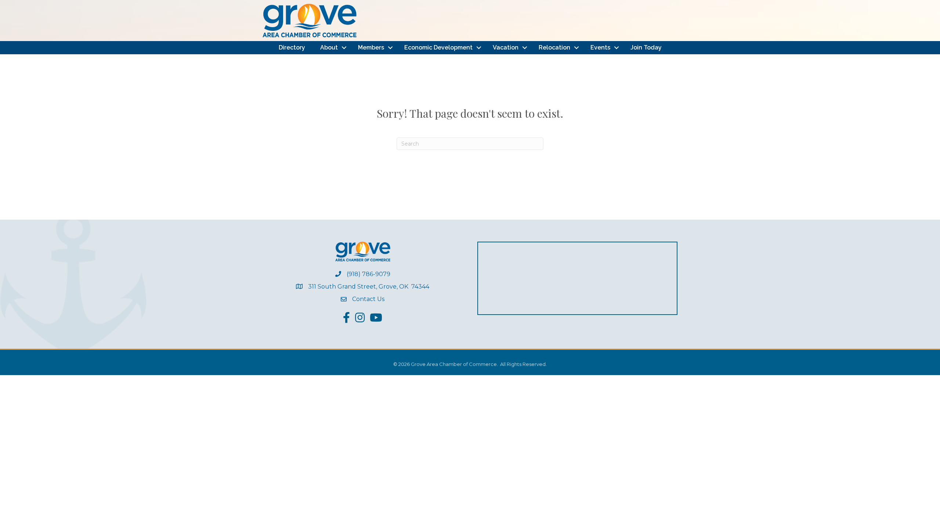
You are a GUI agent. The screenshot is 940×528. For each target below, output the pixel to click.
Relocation (554, 47)
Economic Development (438, 47)
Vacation (505, 47)
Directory (292, 47)
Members (371, 47)
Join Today (646, 47)
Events (600, 47)
